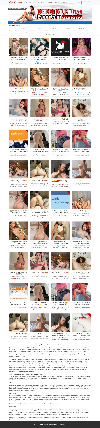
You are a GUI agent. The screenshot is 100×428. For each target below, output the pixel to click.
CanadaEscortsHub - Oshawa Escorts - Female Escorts (18, 303)
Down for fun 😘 (18, 88)
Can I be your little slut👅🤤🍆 (19, 181)
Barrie (24, 28)
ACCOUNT (32, 2)
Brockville (11, 32)
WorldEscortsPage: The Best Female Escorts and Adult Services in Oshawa (60, 212)
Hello (81, 180)
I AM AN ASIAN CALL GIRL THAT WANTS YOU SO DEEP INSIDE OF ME (19, 120)
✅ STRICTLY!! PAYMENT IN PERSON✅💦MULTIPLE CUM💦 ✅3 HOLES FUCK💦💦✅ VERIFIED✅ (19, 213)
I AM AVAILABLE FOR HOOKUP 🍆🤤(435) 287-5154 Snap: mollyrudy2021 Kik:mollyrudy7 (39, 152)
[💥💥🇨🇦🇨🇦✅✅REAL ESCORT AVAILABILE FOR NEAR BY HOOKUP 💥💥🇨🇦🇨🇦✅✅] (60, 169)
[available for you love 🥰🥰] (39, 169)
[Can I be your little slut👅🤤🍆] (18, 169)
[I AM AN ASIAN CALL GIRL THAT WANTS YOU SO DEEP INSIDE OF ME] (18, 108)
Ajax (10, 28)
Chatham (67, 32)
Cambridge (40, 32)
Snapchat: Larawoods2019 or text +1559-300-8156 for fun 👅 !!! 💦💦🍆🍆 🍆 (81, 59)
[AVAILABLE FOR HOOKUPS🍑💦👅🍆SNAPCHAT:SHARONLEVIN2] (39, 108)
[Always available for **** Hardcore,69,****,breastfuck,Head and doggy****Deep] (81, 77)
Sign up (84, 1)
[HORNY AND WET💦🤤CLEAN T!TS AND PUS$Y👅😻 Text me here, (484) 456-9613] (60, 139)
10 (60, 344)
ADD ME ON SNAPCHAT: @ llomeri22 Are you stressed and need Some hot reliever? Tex (81, 152)
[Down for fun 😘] (18, 77)
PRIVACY (50, 2)
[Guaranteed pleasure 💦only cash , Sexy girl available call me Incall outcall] (39, 200)
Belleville (39, 28)
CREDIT (38, 2)
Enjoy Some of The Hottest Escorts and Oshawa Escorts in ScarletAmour (18, 151)
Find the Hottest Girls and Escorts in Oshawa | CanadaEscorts (60, 59)
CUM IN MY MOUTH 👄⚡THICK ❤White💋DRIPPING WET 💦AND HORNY (39, 60)
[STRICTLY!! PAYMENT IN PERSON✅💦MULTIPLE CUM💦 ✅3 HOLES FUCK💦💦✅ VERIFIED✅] (60, 77)
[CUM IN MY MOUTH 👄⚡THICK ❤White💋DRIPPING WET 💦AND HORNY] (39, 47)
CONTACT (44, 2)
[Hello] (81, 169)
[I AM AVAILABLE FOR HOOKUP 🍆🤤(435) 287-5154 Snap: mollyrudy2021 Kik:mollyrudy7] (39, 139)
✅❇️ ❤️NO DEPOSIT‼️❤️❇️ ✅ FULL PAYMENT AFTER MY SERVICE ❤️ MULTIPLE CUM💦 (39, 91)
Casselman (54, 32)
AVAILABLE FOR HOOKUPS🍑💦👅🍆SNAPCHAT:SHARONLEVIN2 (39, 120)
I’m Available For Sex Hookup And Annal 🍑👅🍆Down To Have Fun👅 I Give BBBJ (18, 59)
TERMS (57, 2)
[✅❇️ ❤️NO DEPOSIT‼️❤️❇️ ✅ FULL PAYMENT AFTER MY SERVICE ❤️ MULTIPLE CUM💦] (39, 77)
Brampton (67, 28)
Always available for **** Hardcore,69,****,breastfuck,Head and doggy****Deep (82, 90)
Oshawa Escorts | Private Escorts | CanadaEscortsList (81, 334)
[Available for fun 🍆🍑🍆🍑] (60, 108)
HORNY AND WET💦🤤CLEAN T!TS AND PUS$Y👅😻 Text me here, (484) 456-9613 (60, 152)
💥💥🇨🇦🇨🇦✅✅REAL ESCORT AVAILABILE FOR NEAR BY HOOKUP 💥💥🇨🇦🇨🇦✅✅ (60, 183)
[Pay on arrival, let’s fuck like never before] (81, 108)
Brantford (81, 28)
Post (79, 2)
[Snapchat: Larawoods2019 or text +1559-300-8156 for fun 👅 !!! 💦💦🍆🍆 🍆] (81, 47)
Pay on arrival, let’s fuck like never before (81, 119)
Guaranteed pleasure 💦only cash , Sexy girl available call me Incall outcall (39, 212)
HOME (25, 2)
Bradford (53, 28)
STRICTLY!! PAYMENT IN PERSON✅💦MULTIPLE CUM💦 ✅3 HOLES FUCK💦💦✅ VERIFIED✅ (60, 91)
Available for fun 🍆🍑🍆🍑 (60, 119)
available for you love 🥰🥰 (40, 180)
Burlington (26, 32)
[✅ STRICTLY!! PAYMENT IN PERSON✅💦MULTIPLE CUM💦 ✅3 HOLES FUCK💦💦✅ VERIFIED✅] (18, 200)
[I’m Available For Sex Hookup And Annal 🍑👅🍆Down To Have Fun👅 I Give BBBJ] (18, 47)
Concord (81, 32)
